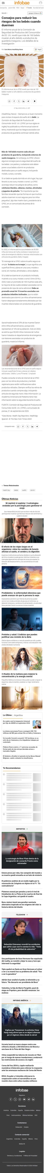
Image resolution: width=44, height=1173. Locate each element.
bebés (16, 490)
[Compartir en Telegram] (28, 101)
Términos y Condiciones (14, 1155)
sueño (24, 490)
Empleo (26, 1127)
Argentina (9, 1139)
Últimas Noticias (27, 1115)
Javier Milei (8, 8)
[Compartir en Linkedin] (23, 101)
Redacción (19, 1127)
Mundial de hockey (36, 8)
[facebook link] (10, 1099)
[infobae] (22, 3)
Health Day (6, 490)
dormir (32, 490)
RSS (36, 1115)
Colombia (13, 1110)
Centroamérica (16, 1115)
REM (15, 8)
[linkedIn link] (33, 1099)
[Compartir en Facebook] (14, 101)
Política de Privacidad (30, 1155)
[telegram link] (28, 1099)
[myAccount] (40, 3)
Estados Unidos (29, 1110)
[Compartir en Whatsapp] (9, 101)
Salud (4, 13)
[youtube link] (24, 1099)
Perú (8, 1115)
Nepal (19, 8)
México (38, 1110)
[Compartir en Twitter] (19, 101)
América (6, 1110)
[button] (3, 3)
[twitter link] (15, 1099)
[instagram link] (19, 1099)
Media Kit (22, 1144)
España (20, 1110)
